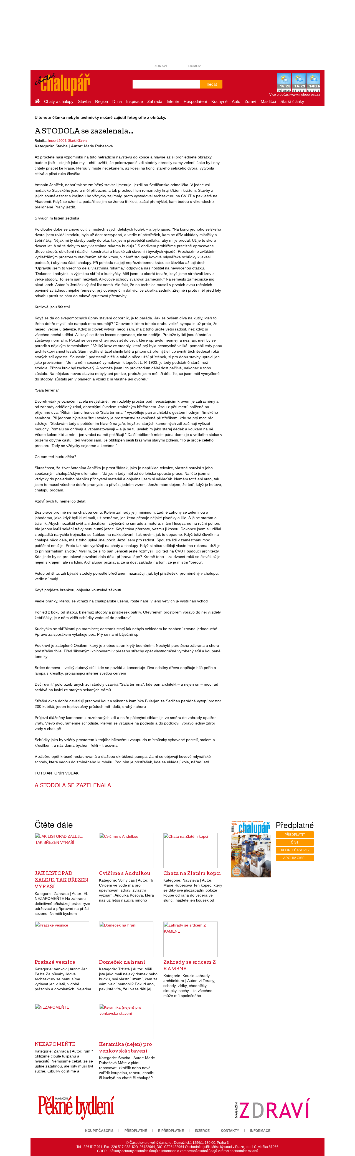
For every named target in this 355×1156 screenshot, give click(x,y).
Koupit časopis (295, 850)
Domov (194, 66)
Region (101, 101)
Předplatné (136, 1131)
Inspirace (134, 101)
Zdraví (160, 66)
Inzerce (202, 1131)
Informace (260, 1131)
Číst (294, 842)
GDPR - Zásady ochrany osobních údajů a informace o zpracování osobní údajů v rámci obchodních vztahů (177, 1151)
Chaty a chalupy (58, 101)
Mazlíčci (268, 101)
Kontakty (230, 1131)
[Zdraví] (272, 1108)
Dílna (117, 101)
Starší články (292, 101)
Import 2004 (57, 141)
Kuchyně (219, 101)
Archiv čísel (294, 858)
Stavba (84, 101)
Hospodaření (195, 101)
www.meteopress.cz (305, 95)
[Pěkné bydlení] (76, 1108)
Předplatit (295, 835)
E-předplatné (171, 1131)
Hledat (211, 84)
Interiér (173, 101)
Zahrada (154, 101)
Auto (236, 101)
